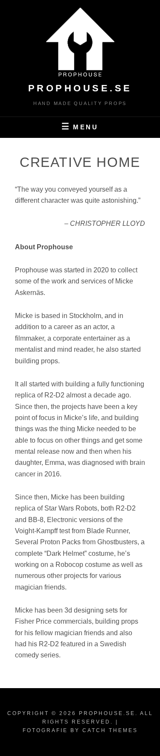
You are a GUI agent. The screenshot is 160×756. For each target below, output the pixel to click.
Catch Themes (110, 730)
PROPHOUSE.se (80, 88)
